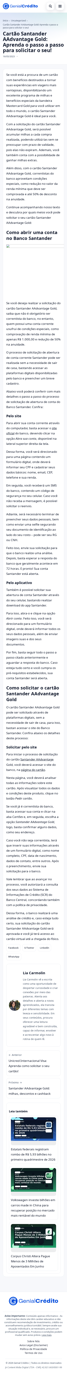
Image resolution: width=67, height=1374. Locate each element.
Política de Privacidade (33, 1349)
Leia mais (46, 1335)
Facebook (13, 947)
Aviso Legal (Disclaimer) (33, 1345)
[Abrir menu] (60, 6)
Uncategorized (18, 20)
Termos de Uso (33, 1353)
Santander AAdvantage (37, 759)
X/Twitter (29, 947)
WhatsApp (13, 956)
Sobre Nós (33, 1341)
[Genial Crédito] (20, 6)
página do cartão (33, 770)
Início (5, 20)
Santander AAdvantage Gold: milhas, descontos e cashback (30, 1088)
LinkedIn (44, 947)
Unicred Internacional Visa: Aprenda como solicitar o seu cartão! (29, 1063)
